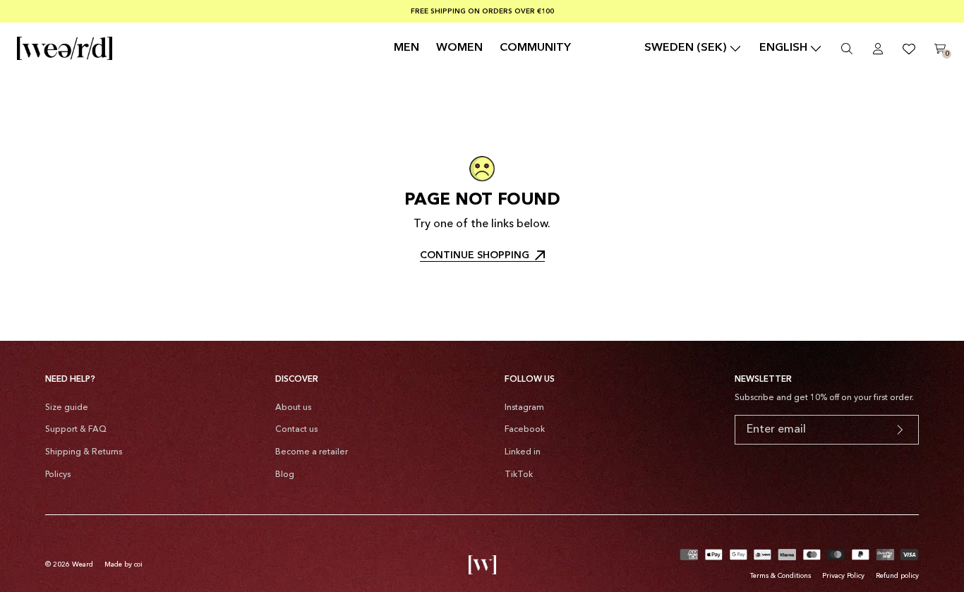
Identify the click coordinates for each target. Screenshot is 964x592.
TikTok (519, 475)
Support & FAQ (76, 429)
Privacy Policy (843, 575)
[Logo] (64, 48)
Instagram (524, 408)
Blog (284, 475)
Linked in (523, 452)
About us (293, 408)
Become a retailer (311, 452)
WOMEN (459, 48)
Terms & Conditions (780, 575)
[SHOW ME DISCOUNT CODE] (899, 429)
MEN (406, 48)
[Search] (847, 49)
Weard (82, 564)
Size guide (66, 408)
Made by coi (123, 564)
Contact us (296, 429)
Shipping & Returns (83, 452)
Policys (58, 475)
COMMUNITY (535, 48)
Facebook (525, 429)
